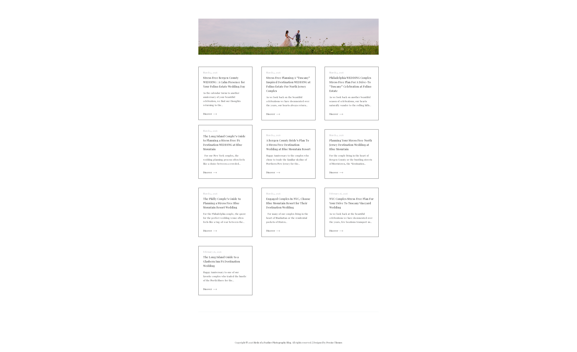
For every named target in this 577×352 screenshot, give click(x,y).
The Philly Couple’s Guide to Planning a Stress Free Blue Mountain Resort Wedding (222, 203)
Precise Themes (334, 342)
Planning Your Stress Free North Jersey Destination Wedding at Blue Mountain (350, 145)
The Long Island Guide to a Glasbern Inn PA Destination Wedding (221, 261)
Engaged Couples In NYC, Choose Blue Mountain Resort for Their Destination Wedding (288, 203)
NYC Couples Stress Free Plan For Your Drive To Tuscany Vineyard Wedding (351, 203)
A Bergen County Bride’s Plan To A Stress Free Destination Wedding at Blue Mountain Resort (288, 145)
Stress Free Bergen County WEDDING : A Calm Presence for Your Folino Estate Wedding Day (224, 82)
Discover (207, 113)
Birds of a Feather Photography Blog (272, 342)
